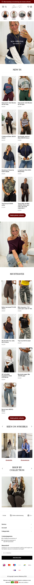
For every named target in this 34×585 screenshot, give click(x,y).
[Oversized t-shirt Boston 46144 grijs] (25, 88)
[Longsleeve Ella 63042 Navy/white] (25, 155)
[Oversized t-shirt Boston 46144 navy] (9, 88)
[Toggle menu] (3, 6)
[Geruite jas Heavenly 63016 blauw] (9, 155)
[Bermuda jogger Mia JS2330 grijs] (25, 360)
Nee (16, 582)
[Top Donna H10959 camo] (9, 189)
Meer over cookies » (23, 582)
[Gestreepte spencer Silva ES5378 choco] (25, 122)
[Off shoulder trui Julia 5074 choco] (9, 326)
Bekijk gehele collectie (17, 215)
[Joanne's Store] (17, 6)
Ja (12, 582)
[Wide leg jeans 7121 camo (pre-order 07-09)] (25, 292)
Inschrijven (17, 557)
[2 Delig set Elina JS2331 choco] (9, 122)
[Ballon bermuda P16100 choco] (9, 292)
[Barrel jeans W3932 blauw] (9, 395)
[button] (2, 426)
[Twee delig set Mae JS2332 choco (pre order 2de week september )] (25, 189)
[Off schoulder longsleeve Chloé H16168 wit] (9, 360)
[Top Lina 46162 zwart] (25, 326)
